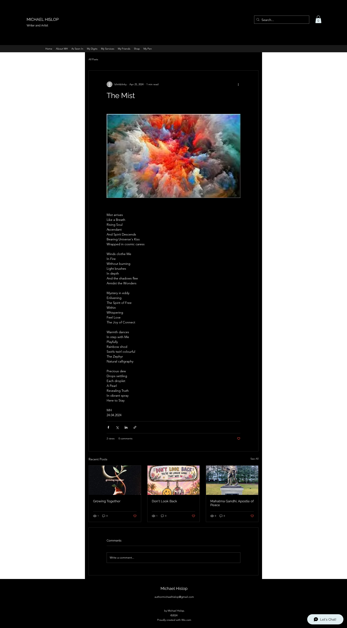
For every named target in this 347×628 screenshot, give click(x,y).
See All (254, 458)
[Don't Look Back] (173, 480)
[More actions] (238, 84)
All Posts (93, 59)
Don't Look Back (164, 501)
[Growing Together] (115, 480)
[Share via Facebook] (108, 427)
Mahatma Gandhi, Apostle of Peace (232, 503)
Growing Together (106, 501)
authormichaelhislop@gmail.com (174, 597)
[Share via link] (135, 427)
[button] (318, 19)
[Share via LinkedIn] (126, 427)
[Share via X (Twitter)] (117, 427)
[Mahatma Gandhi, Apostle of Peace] (232, 480)
